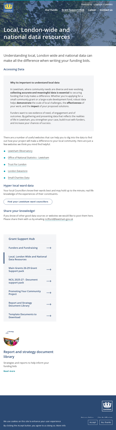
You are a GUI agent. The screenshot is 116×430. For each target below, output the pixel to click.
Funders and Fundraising (23, 247)
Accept (93, 422)
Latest (92, 9)
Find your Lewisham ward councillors (28, 201)
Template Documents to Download (22, 316)
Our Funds (51, 9)
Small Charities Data (18, 177)
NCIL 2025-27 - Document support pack (23, 281)
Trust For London (17, 164)
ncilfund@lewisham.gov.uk (59, 219)
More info (60, 425)
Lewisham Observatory (20, 150)
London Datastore (17, 171)
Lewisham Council (107, 406)
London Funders (103, 5)
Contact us (106, 9)
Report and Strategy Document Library (20, 304)
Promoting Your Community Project (25, 293)
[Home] (8, 8)
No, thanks (106, 422)
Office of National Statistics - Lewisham (28, 157)
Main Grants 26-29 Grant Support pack (23, 269)
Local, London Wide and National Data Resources (28, 258)
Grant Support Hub (73, 9)
